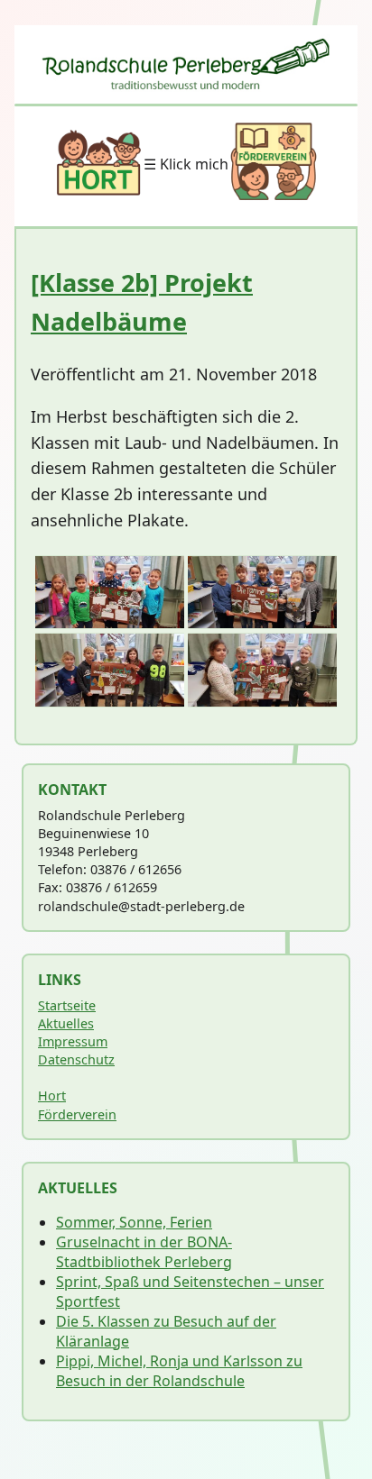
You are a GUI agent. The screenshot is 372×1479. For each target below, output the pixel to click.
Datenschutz (76, 1059)
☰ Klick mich (186, 164)
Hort (52, 1095)
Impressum (72, 1041)
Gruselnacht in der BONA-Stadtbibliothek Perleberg (144, 1252)
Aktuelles (66, 1023)
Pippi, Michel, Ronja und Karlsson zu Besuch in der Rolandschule (179, 1371)
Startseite (67, 1005)
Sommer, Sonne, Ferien (134, 1222)
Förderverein (77, 1114)
